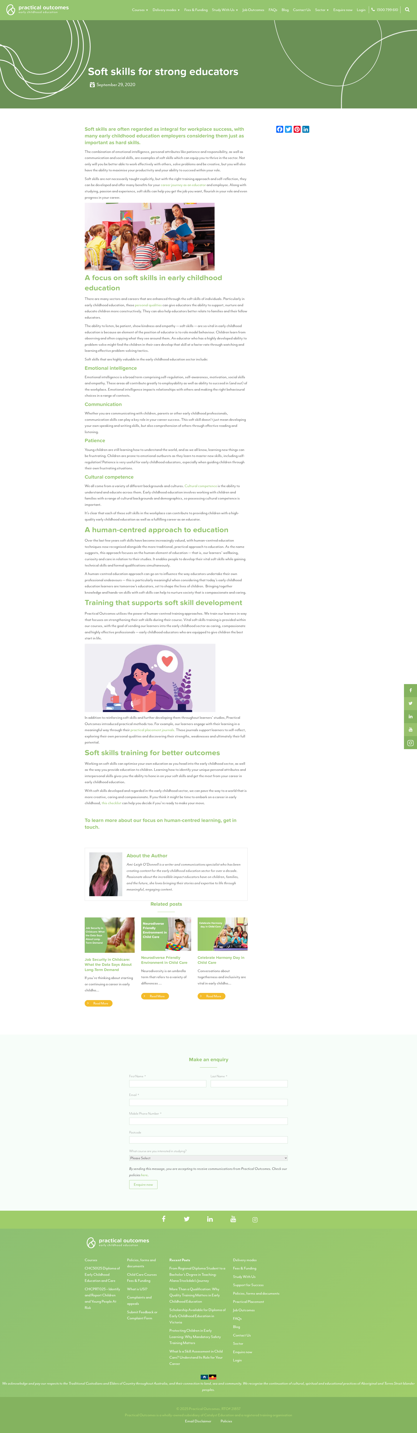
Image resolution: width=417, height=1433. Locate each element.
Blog (285, 9)
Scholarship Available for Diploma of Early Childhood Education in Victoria (197, 1316)
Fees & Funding (196, 9)
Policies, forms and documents (256, 1293)
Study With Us (223, 9)
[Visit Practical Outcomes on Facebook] (163, 1219)
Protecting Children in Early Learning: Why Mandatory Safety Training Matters (195, 1336)
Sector (320, 9)
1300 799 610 (387, 9)
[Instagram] (410, 742)
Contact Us (302, 9)
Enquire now (342, 9)
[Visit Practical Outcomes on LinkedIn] (210, 1219)
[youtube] (410, 729)
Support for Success (248, 1284)
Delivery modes (164, 9)
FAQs (273, 9)
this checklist (111, 803)
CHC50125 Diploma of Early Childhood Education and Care (102, 1274)
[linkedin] (410, 716)
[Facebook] (410, 690)
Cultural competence (201, 485)
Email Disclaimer (198, 1421)
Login (361, 9)
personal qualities (148, 305)
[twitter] (410, 703)
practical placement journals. (153, 729)
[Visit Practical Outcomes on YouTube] (233, 1219)
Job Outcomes (253, 9)
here (144, 1175)
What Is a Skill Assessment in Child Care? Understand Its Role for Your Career (196, 1357)
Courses (138, 9)
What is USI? (137, 1289)
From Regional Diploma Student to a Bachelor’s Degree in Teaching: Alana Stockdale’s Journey (197, 1274)
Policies (226, 1421)
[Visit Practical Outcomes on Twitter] (187, 1219)
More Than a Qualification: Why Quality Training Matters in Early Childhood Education (194, 1295)
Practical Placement (248, 1301)
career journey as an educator (183, 184)
